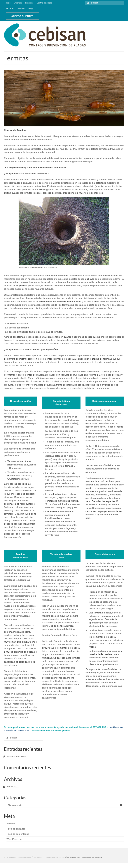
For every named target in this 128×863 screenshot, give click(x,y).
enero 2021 (12, 786)
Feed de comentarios (17, 834)
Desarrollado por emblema (92, 857)
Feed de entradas (15, 828)
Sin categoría (15, 805)
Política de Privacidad (72, 857)
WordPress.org (14, 839)
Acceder (10, 823)
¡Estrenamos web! (16, 756)
